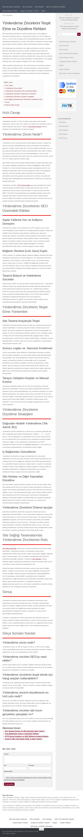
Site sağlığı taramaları (9, 548)
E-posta (31, 765)
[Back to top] (41, 829)
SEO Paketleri (39, 7)
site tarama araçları (35, 126)
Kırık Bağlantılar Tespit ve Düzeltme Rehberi (22, 734)
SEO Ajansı (62, 122)
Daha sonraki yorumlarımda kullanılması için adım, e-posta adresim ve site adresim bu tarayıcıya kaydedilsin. (27, 779)
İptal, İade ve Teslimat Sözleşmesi (69, 73)
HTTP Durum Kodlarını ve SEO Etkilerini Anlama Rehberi (27, 736)
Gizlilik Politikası (64, 69)
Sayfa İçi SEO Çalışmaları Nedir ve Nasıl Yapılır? (23, 739)
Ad (5, 765)
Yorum (6, 754)
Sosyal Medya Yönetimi (10, 11)
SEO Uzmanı (63, 138)
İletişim (43, 11)
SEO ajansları (36, 559)
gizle (10, 82)
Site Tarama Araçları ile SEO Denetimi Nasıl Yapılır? (25, 731)
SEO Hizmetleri (27, 7)
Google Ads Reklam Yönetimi (29, 11)
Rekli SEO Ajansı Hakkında (11, 7)
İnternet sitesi (8, 771)
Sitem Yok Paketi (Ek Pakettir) (55, 7)
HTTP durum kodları (23, 185)
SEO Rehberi (7, 15)
